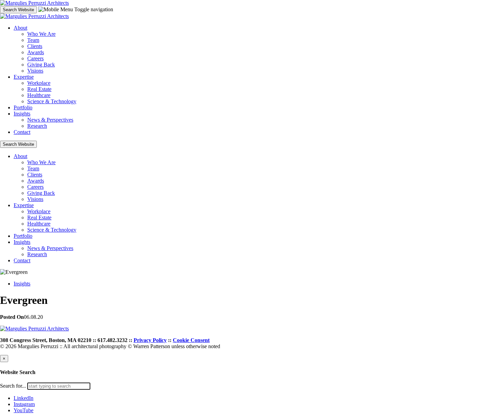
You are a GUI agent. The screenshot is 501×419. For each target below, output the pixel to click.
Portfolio (23, 107)
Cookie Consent (191, 340)
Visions (35, 71)
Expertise (24, 77)
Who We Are (41, 34)
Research (37, 126)
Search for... (13, 386)
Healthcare (38, 95)
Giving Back (41, 64)
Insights (22, 114)
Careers (35, 58)
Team (33, 40)
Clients (34, 46)
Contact (22, 132)
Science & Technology (51, 101)
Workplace (38, 83)
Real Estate (39, 89)
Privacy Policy (150, 340)
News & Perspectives (50, 120)
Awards (35, 52)
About (20, 28)
